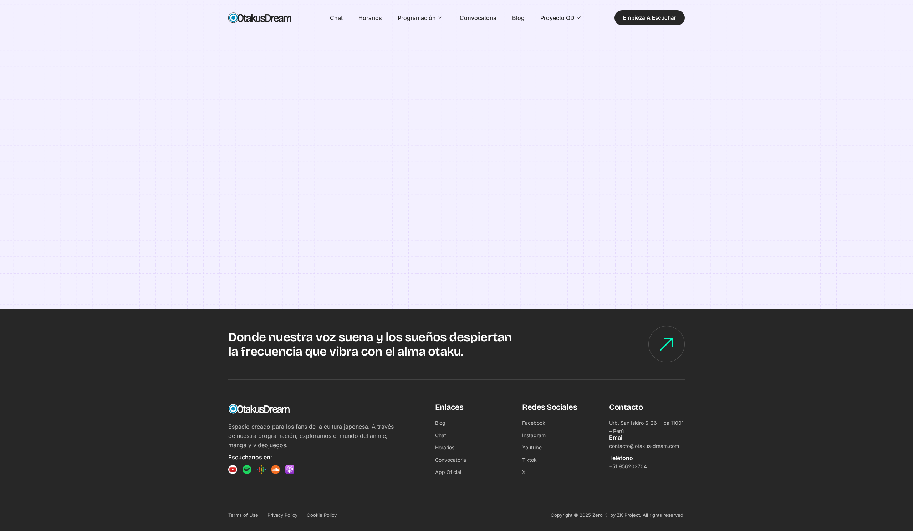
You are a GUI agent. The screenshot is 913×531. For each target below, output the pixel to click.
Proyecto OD (557, 17)
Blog (518, 17)
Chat (336, 17)
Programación (417, 17)
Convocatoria (478, 17)
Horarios (370, 17)
